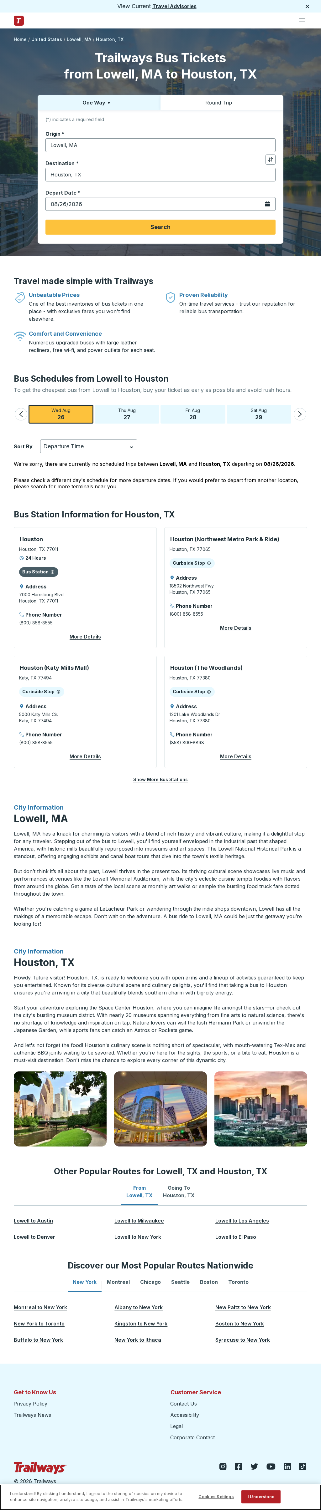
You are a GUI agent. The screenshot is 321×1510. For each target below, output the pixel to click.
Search (160, 227)
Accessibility (184, 1415)
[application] (85, 587)
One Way (93, 102)
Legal (176, 1426)
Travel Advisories (174, 6)
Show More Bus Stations (160, 779)
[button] (21, 414)
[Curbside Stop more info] (209, 563)
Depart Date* (63, 193)
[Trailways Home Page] (19, 21)
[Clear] (268, 145)
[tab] (139, 1191)
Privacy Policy (30, 1404)
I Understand (261, 1496)
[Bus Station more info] (52, 571)
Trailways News (32, 1415)
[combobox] (160, 145)
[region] (160, 1497)
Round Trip (218, 102)
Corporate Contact (192, 1437)
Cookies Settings (216, 1496)
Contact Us (183, 1404)
